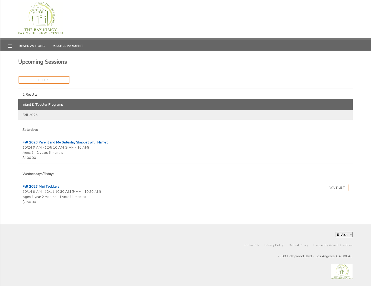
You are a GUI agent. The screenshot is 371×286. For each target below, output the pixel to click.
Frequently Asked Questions (333, 245)
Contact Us (251, 245)
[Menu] (13, 45)
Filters (44, 80)
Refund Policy (298, 245)
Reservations (32, 46)
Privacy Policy (274, 245)
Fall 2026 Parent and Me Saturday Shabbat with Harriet (65, 142)
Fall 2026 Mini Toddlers (41, 186)
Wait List (337, 187)
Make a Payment (68, 46)
